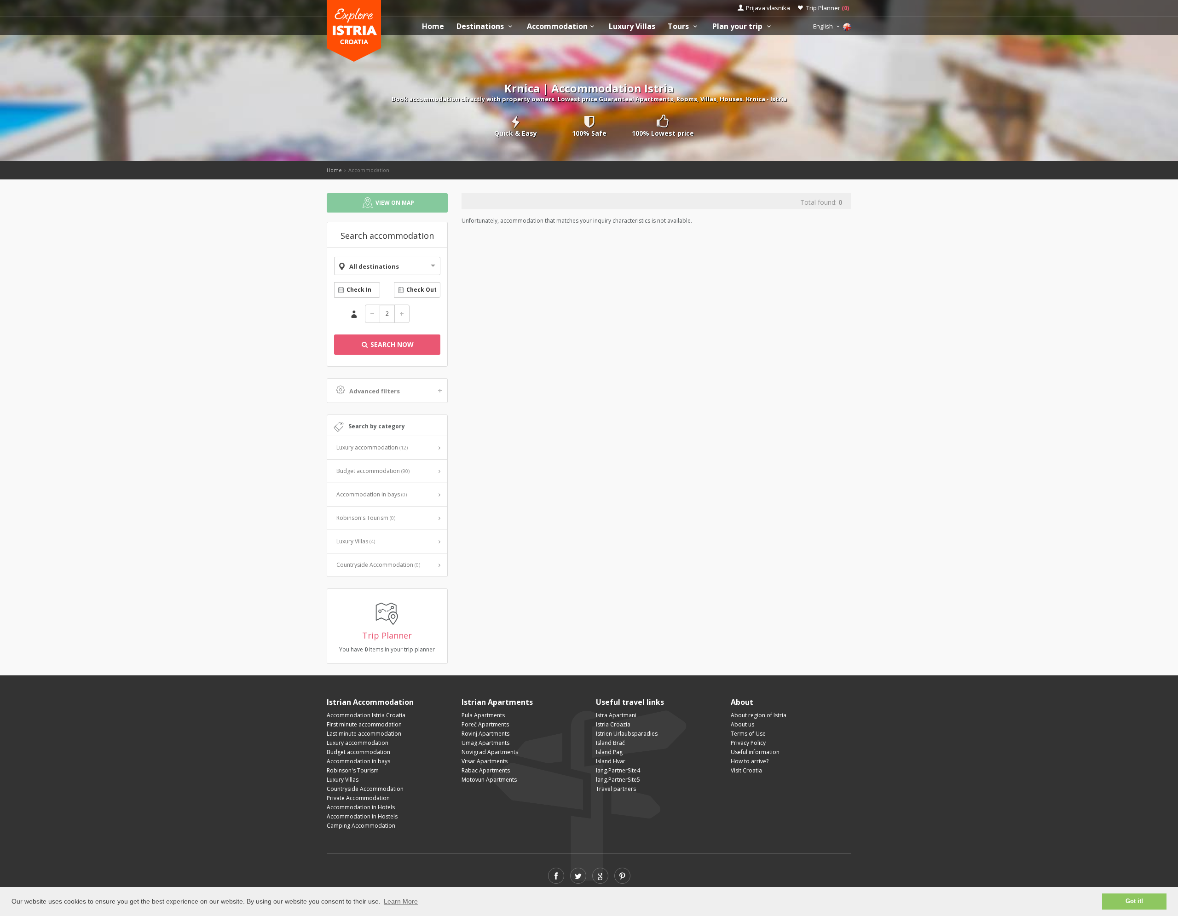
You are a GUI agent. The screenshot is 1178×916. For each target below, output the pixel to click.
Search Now (391, 344)
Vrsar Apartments (485, 761)
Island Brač (610, 743)
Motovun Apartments (489, 779)
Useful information (755, 752)
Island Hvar (610, 761)
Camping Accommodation (361, 826)
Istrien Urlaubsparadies (627, 733)
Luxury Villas (632, 26)
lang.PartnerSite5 (618, 779)
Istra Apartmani (616, 715)
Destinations (481, 26)
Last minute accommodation (364, 733)
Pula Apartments (483, 715)
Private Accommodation (358, 798)
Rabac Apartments (486, 770)
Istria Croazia (613, 724)
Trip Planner (827, 8)
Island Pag (609, 752)
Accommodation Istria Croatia (366, 715)
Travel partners (616, 789)
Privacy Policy (748, 743)
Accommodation (557, 26)
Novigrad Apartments (490, 752)
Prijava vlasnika (768, 8)
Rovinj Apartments (485, 733)
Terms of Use (748, 733)
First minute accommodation (364, 724)
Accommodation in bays (371, 494)
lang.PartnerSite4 (618, 770)
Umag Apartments (485, 743)
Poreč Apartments (485, 724)
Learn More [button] (401, 901)
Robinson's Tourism (365, 518)
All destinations (374, 266)
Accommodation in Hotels (361, 807)
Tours (679, 26)
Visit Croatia (746, 770)
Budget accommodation (373, 471)
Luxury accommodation (372, 447)
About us (742, 724)
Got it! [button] (1134, 901)
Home (433, 26)
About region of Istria (758, 715)
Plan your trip (738, 26)
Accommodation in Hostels (362, 816)
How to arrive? (749, 761)
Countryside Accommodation (378, 565)
